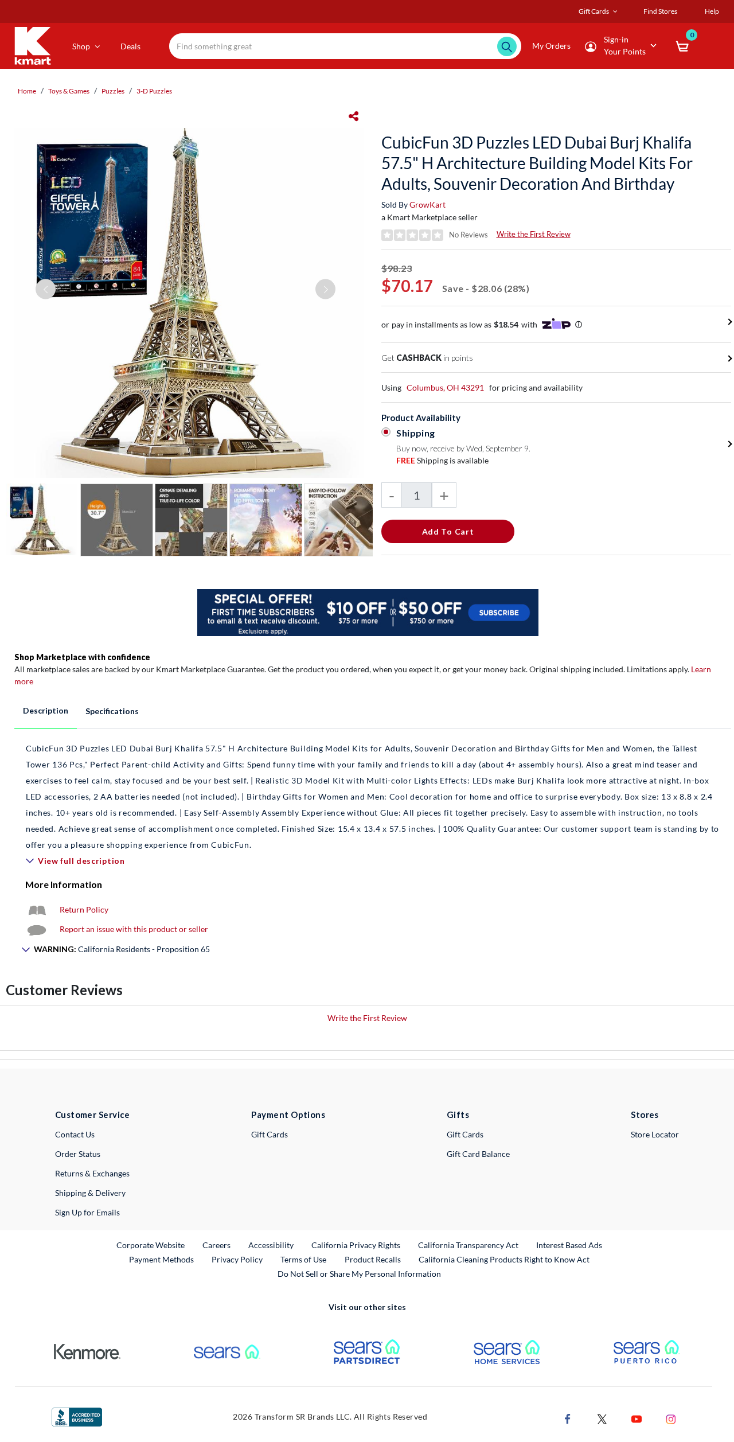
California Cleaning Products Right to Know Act (504, 1259)
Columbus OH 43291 (445, 387)
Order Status (77, 1154)
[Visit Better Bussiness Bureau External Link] (77, 1416)
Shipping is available (442, 460)
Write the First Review (534, 234)
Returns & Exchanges (92, 1173)
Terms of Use (303, 1259)
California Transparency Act (468, 1245)
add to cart (448, 531)
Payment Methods (161, 1259)
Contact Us (75, 1134)
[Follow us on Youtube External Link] (636, 1418)
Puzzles (112, 91)
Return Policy (84, 909)
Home (27, 91)
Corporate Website (151, 1245)
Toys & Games (68, 91)
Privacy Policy (237, 1259)
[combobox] (345, 46)
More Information (63, 884)
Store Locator (655, 1134)
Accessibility (271, 1245)
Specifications (112, 711)
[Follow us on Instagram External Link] (670, 1418)
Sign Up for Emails (87, 1212)
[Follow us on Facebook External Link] (567, 1418)
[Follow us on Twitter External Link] (602, 1418)
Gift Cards (269, 1134)
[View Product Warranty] (36, 909)
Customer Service (92, 1114)
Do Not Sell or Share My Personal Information (359, 1274)
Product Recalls (373, 1259)
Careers (217, 1245)
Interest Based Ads (569, 1245)
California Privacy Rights (355, 1245)
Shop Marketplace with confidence (82, 657)
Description (45, 710)
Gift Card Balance (478, 1154)
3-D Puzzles (154, 91)
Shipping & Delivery (90, 1193)
